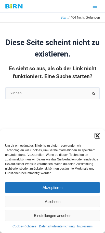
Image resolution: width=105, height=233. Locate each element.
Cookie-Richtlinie (24, 226)
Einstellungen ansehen (52, 215)
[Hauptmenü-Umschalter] (95, 6)
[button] (97, 135)
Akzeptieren (52, 187)
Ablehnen (52, 201)
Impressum (85, 226)
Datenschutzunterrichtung (57, 226)
